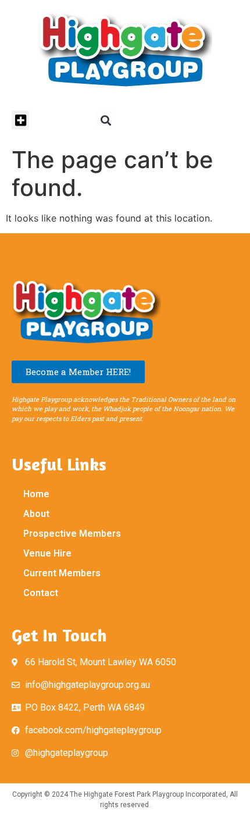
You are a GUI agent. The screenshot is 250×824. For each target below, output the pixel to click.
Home (36, 494)
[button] (20, 120)
